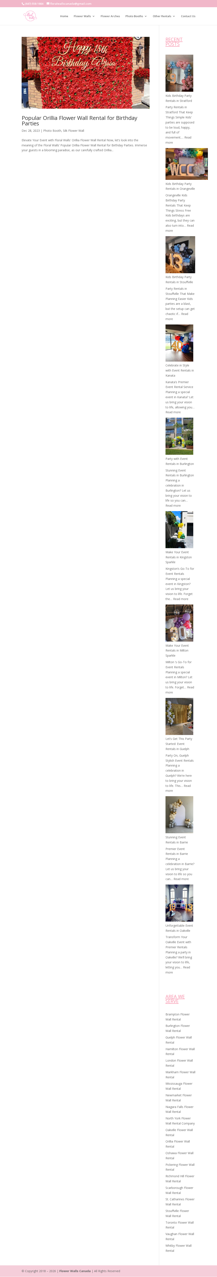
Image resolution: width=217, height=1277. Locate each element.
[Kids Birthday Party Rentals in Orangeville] (187, 164)
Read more (173, 412)
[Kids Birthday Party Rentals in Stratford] (179, 74)
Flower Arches (110, 16)
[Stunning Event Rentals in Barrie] (179, 815)
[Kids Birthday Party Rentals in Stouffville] (180, 255)
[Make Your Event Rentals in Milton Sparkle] (179, 624)
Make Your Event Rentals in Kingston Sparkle (179, 557)
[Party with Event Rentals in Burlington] (179, 437)
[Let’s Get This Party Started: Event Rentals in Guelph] (179, 717)
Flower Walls (82, 16)
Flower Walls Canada (75, 1271)
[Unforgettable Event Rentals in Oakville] (179, 904)
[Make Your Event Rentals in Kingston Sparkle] (179, 530)
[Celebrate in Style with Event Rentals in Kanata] (179, 343)
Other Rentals (162, 16)
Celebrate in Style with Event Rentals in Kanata (180, 370)
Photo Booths (134, 16)
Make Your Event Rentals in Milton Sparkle (177, 650)
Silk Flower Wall (73, 131)
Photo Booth (52, 131)
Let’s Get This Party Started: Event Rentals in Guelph (179, 744)
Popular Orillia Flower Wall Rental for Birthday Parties (79, 120)
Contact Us (188, 16)
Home (64, 16)
